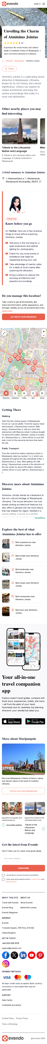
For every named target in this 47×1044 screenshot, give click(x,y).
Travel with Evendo (10, 902)
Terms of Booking (9, 1024)
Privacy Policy (11, 882)
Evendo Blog (7, 907)
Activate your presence (23, 317)
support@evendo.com (11, 948)
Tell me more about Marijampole (23, 791)
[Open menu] (43, 4)
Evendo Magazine (10, 912)
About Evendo (26, 902)
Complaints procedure (11, 1005)
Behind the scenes (28, 907)
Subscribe (23, 868)
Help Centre (7, 1000)
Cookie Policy (35, 879)
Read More (40, 518)
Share (11, 69)
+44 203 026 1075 (10, 943)
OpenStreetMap (8, 329)
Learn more (7, 311)
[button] (23, 361)
